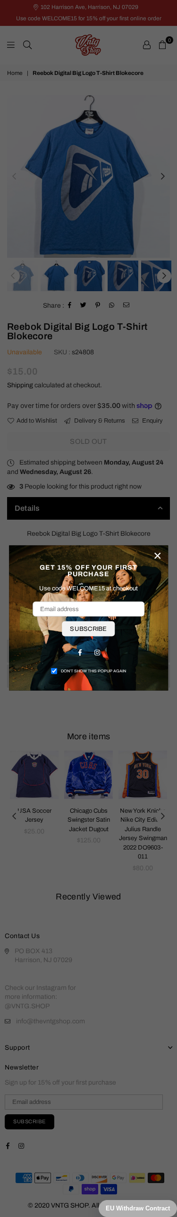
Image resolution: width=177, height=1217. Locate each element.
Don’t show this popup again (93, 671)
